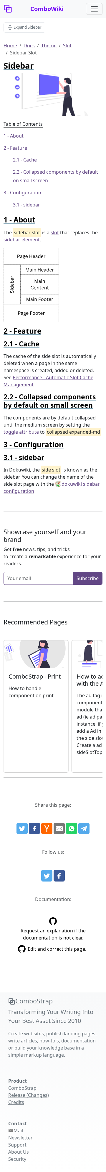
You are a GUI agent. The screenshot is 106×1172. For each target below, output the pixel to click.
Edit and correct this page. (57, 949)
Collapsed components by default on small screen (55, 176)
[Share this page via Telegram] (84, 828)
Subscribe (88, 578)
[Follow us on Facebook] (59, 876)
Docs (29, 45)
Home (10, 45)
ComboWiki (47, 9)
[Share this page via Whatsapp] (71, 828)
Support (17, 1145)
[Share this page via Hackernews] (46, 828)
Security (17, 1159)
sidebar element (22, 239)
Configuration (25, 192)
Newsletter (20, 1137)
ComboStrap (22, 1088)
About (17, 136)
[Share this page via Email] (59, 828)
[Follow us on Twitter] (46, 876)
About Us (18, 1152)
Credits (16, 1102)
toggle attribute (21, 432)
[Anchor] (39, 220)
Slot (67, 45)
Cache (30, 159)
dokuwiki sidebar (81, 484)
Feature (18, 148)
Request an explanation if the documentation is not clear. (53, 934)
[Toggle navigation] (94, 9)
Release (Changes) (28, 1095)
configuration (19, 491)
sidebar (31, 204)
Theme (49, 45)
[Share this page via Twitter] (22, 828)
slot (55, 232)
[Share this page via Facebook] (34, 828)
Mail (18, 1130)
